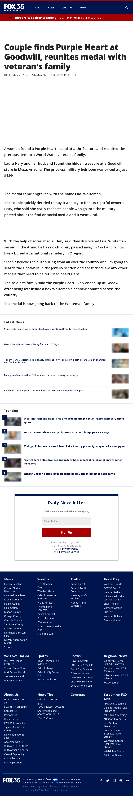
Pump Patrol (78, 584)
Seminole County (13, 624)
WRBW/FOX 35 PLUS (16, 750)
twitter (107, 780)
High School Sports (48, 679)
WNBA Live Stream (114, 751)
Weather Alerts (45, 591)
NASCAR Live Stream (115, 719)
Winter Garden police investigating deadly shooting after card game (69, 473)
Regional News (115, 656)
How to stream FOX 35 (15, 701)
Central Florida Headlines (12, 589)
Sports (42, 656)
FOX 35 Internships (14, 723)
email (127, 780)
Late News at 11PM (82, 677)
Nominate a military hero (15, 634)
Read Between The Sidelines (48, 662)
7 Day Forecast (46, 602)
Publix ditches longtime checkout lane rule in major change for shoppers (44, 390)
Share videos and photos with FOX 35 (48, 712)
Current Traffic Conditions (79, 589)
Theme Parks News (15, 668)
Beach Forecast (46, 614)
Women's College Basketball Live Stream (113, 744)
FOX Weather (44, 622)
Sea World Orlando (14, 676)
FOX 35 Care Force (114, 588)
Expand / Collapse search (127, 7)
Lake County (11, 607)
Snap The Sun (45, 633)
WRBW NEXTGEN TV (16, 746)
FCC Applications (13, 762)
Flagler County (12, 603)
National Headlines (14, 595)
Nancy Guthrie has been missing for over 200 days (31, 344)
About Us (11, 694)
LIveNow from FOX (81, 681)
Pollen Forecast (46, 618)
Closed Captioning (14, 754)
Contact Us (10, 710)
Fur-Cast (108, 612)
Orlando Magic (45, 668)
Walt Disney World (14, 672)
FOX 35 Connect (46, 718)
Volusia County (12, 628)
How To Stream (79, 660)
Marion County (12, 612)
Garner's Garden (113, 607)
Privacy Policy (70, 548)
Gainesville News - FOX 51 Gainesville (114, 662)
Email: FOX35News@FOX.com (50, 705)
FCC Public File (12, 758)
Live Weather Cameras (44, 585)
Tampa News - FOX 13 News (115, 669)
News (25, 75)
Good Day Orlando (81, 669)
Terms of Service (69, 551)
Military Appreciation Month (15, 641)
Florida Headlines (13, 584)
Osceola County (13, 620)
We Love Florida (113, 584)
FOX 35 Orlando (12, 75)
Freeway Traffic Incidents (79, 597)
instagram (114, 780)
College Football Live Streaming (115, 709)
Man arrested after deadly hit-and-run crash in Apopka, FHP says (67, 432)
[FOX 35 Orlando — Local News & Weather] (15, 7)
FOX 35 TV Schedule (82, 665)
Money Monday (113, 620)
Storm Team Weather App (49, 628)
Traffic (76, 579)
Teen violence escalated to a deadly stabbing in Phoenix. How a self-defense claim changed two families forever (55, 361)
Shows (76, 656)
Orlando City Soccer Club (48, 674)
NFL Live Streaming (115, 703)
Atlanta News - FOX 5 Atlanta (116, 677)
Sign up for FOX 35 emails (14, 729)
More (83, 7)
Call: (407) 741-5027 (48, 699)
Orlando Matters (80, 673)
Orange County (12, 616)
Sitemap (8, 647)
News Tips (45, 694)
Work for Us (11, 719)
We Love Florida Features (13, 662)
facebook (101, 780)
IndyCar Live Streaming (111, 725)
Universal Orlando (14, 680)
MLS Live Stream (113, 755)
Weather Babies (113, 592)
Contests (78, 694)
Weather (44, 579)
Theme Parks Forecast (44, 608)
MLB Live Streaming (115, 715)
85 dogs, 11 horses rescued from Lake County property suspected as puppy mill (75, 446)
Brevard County (13, 599)
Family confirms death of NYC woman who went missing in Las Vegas (41, 375)
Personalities (11, 715)
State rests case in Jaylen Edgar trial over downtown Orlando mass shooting (46, 328)
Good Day (111, 579)
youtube (121, 780)
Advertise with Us (14, 741)
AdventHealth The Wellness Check (114, 598)
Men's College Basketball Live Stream (112, 733)
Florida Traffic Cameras (78, 604)
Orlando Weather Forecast (47, 597)
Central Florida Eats (81, 685)
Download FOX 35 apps (14, 736)
